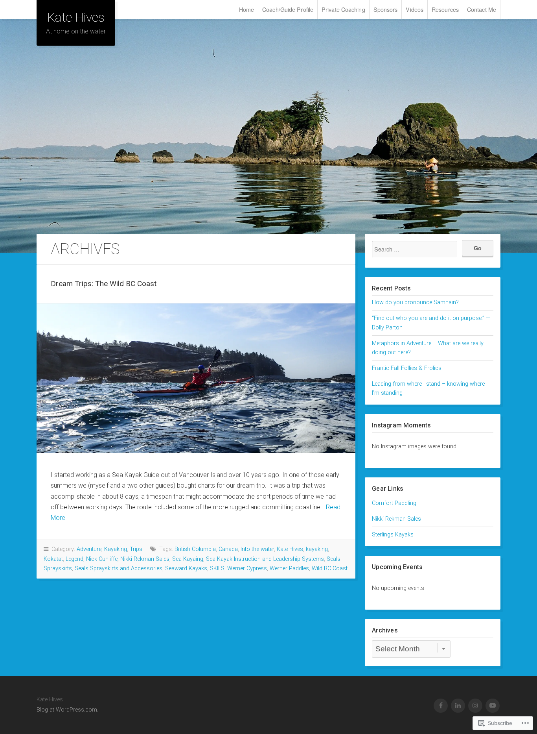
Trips (136, 549)
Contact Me (481, 9)
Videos (414, 9)
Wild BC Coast (330, 568)
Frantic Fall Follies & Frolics (406, 368)
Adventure (89, 549)
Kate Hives (76, 17)
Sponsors (385, 9)
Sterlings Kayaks (393, 534)
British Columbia (195, 549)
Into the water (257, 549)
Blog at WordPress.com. (67, 709)
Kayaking (115, 549)
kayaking (317, 549)
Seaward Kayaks (186, 568)
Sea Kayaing (187, 559)
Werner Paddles (289, 568)
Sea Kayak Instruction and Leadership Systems (265, 559)
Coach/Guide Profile (287, 9)
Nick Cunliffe (102, 559)
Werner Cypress (247, 568)
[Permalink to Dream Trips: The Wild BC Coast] (196, 378)
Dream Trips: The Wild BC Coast (103, 283)
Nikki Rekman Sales (144, 559)
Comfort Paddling (394, 503)
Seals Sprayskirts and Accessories (118, 568)
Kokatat (53, 559)
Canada (228, 549)
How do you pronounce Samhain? (415, 302)
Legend (74, 559)
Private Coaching (343, 9)
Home (246, 9)
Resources (445, 9)
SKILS (217, 568)
